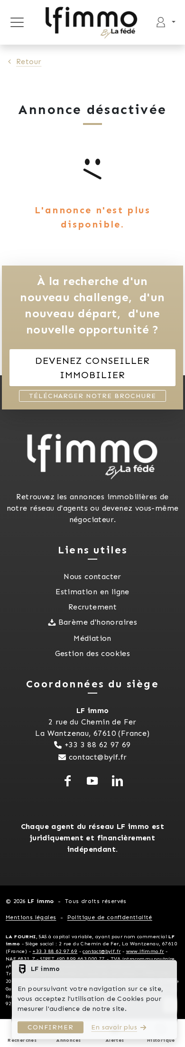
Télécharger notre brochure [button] (92, 396)
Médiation (92, 638)
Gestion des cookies (92, 653)
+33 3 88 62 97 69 (98, 744)
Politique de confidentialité (109, 917)
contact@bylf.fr (98, 756)
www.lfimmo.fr (145, 951)
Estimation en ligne (93, 591)
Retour (28, 61)
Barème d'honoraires (98, 622)
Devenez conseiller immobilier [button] (92, 368)
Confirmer (51, 1027)
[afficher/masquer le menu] (17, 22)
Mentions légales (31, 917)
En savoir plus (114, 1027)
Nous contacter (92, 576)
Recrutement (92, 606)
